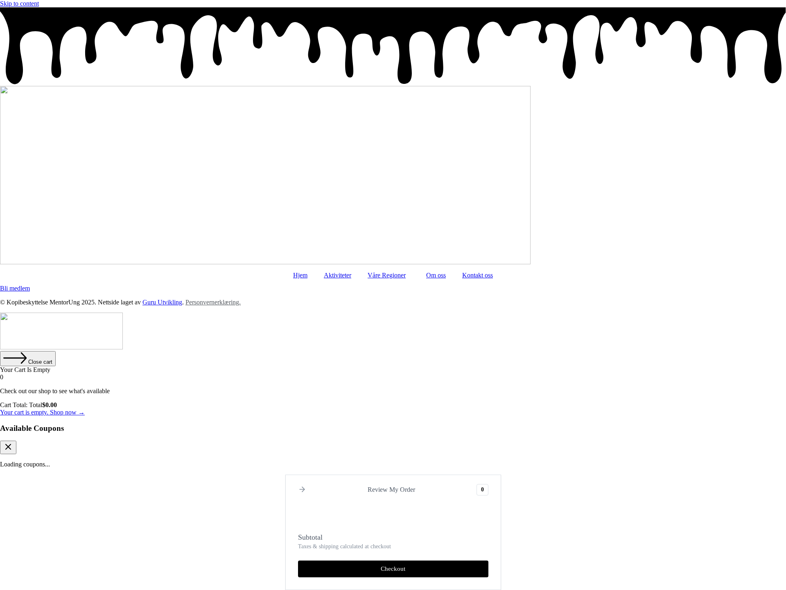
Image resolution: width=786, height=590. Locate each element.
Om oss (436, 275)
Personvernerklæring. (213, 302)
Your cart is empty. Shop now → (42, 412)
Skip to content (19, 3)
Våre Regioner (387, 275)
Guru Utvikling (162, 302)
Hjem (300, 275)
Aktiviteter (337, 275)
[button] (302, 490)
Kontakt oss (477, 275)
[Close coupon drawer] (8, 447)
